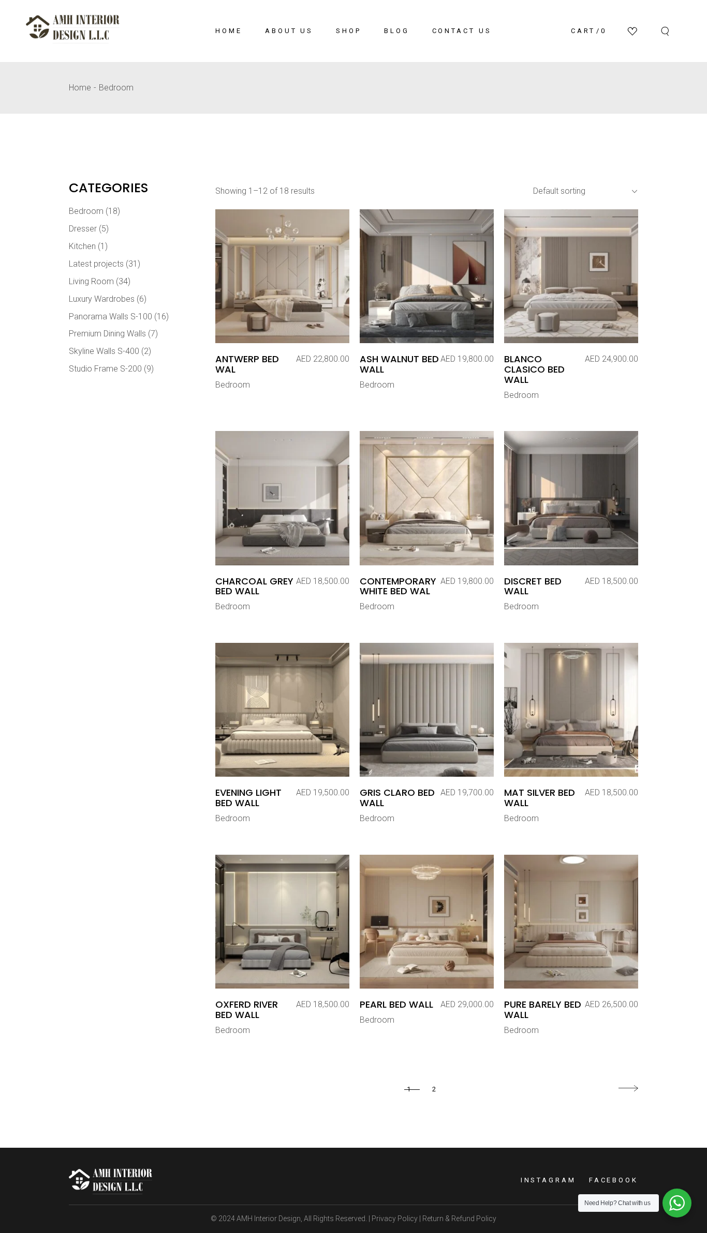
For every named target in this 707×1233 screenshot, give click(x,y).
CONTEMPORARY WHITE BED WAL (398, 586)
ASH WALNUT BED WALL (399, 364)
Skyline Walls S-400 (104, 351)
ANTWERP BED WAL (247, 364)
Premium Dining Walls (107, 333)
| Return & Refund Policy (457, 1218)
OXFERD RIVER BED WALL (246, 1009)
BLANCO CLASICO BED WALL (534, 369)
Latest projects (96, 264)
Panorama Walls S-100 (110, 316)
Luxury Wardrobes (102, 299)
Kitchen (82, 246)
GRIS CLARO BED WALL (397, 797)
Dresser (83, 229)
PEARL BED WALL (396, 1004)
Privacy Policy (394, 1218)
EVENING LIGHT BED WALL (248, 797)
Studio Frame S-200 (105, 369)
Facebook (613, 1180)
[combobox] (581, 191)
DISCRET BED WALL (533, 586)
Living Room (91, 281)
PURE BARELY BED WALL (542, 1009)
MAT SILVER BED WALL (539, 797)
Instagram (548, 1180)
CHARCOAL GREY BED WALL (254, 586)
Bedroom (232, 385)
